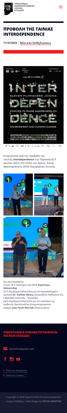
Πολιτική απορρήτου (16, 370)
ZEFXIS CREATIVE (51, 401)
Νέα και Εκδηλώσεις (35, 43)
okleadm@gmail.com (21, 349)
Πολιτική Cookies (15, 375)
